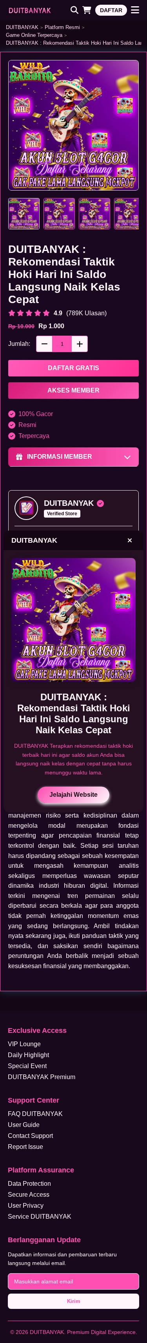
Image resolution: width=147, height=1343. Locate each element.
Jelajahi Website (73, 794)
